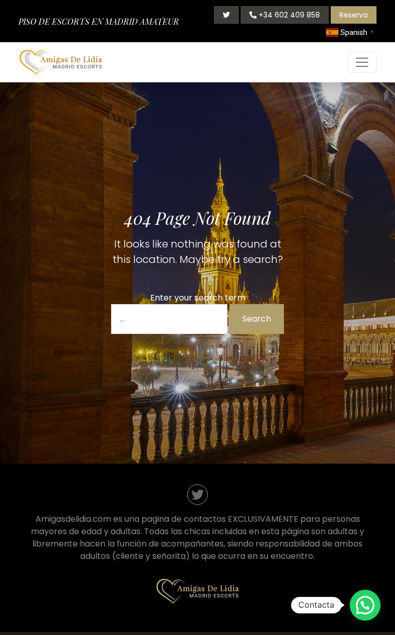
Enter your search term (197, 298)
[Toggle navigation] (362, 62)
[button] (365, 605)
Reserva (353, 15)
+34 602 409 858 (288, 15)
